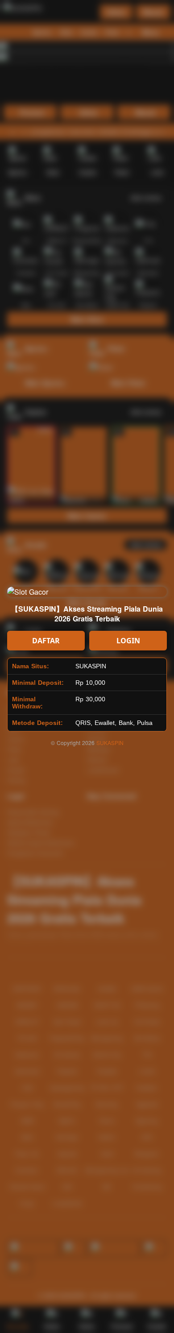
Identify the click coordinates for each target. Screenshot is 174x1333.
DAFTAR (46, 641)
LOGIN (128, 641)
